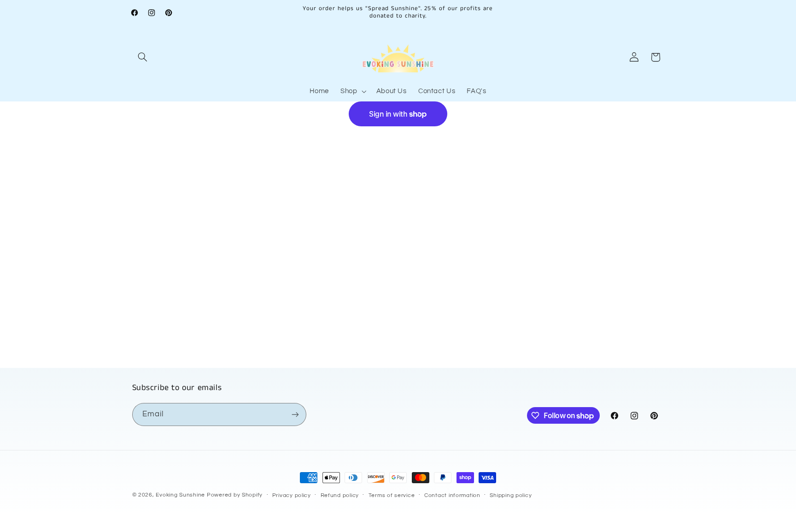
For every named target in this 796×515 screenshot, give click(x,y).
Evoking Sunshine (180, 494)
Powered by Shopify (235, 494)
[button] (142, 57)
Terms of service (392, 495)
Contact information (452, 495)
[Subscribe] (294, 414)
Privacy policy (291, 495)
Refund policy (340, 495)
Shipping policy (511, 495)
